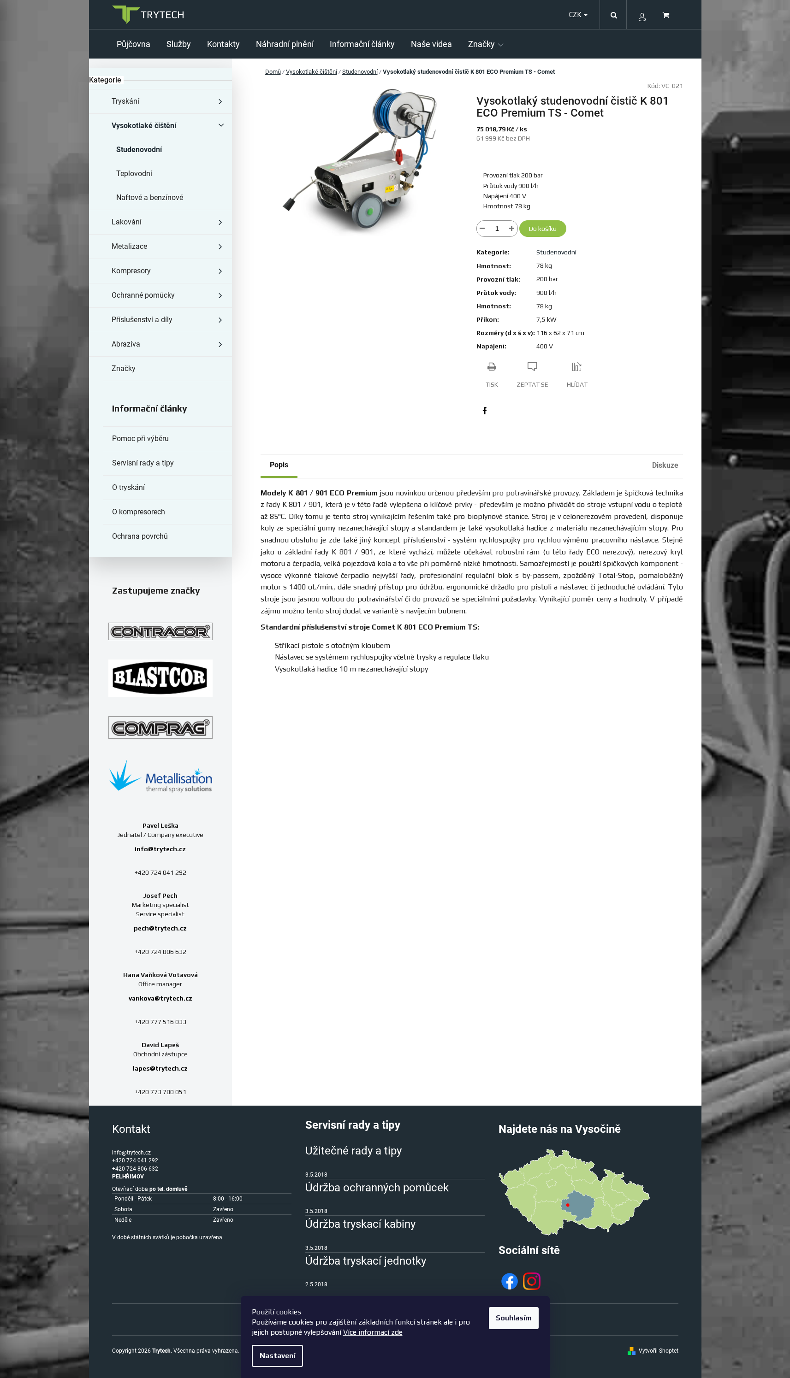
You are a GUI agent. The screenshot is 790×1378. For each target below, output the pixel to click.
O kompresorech (138, 511)
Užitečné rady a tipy (353, 1151)
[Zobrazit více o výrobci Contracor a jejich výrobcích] (160, 631)
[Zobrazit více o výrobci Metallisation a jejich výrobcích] (160, 775)
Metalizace (129, 246)
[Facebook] (484, 410)
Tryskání (125, 101)
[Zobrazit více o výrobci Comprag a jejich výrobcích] (160, 727)
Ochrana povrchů (140, 536)
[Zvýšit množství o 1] (511, 228)
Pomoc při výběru (140, 438)
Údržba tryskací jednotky (365, 1261)
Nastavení (277, 1355)
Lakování (127, 222)
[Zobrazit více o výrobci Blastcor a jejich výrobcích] (160, 678)
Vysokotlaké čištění (144, 125)
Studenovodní (139, 149)
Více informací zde (373, 1332)
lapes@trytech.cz (160, 1068)
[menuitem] (137, 44)
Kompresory (131, 270)
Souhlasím (514, 1317)
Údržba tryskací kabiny (360, 1224)
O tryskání (128, 487)
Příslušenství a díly (142, 319)
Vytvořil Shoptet (658, 1351)
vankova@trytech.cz (160, 998)
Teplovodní (134, 173)
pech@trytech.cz (160, 928)
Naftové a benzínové (149, 197)
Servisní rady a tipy (143, 463)
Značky (124, 368)
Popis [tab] (279, 464)
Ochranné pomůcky (143, 295)
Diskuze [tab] (665, 465)
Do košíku (543, 228)
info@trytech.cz (160, 849)
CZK (576, 14)
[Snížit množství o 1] (482, 228)
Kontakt (131, 1129)
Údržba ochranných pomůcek (377, 1188)
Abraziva (126, 344)
